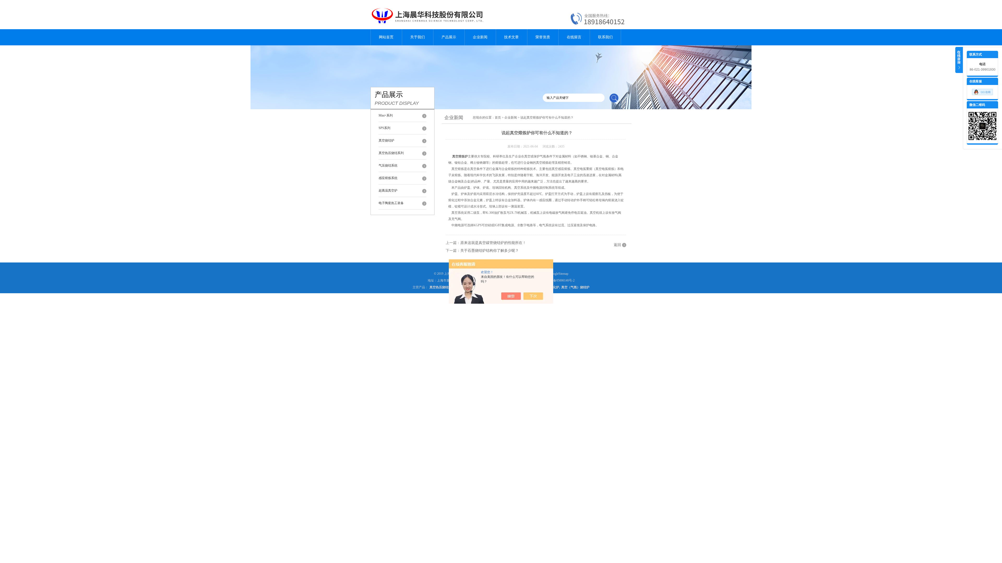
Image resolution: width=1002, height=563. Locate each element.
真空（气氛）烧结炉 (575, 287)
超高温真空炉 (388, 190)
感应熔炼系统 (388, 178)
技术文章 (511, 37)
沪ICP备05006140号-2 (560, 280)
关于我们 (417, 37)
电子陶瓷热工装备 (391, 203)
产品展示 (449, 37)
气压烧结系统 (388, 165)
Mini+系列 (386, 115)
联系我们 (605, 37)
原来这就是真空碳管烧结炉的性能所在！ (493, 243)
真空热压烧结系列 (391, 153)
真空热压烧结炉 (440, 287)
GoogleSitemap (558, 274)
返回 (617, 245)
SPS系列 (384, 128)
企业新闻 (480, 37)
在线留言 (574, 37)
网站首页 (386, 37)
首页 (498, 117)
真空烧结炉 (386, 140)
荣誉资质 (542, 37)
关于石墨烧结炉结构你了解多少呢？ (489, 251)
